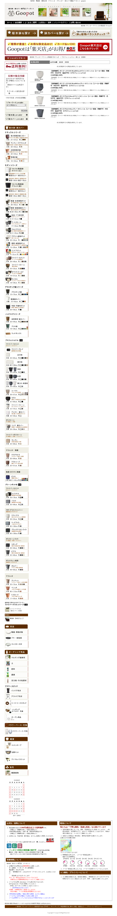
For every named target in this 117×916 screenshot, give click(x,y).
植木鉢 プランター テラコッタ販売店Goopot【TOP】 (32, 906)
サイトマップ (55, 906)
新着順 (67, 62)
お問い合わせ (75, 22)
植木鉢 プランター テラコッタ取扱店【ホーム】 (44, 57)
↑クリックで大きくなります (68, 852)
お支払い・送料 (45, 22)
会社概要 (18, 22)
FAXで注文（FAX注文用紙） (16, 98)
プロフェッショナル (67, 57)
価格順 (61, 62)
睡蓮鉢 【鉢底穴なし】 (17, 618)
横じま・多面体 (80, 57)
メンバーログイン (61, 22)
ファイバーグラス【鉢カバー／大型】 (16, 610)
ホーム (9, 22)
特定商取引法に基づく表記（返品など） (73, 906)
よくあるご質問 (31, 22)
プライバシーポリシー (94, 906)
